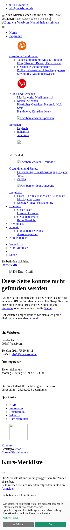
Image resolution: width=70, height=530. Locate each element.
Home (13, 32)
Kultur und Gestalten (22, 94)
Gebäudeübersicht (28, 216)
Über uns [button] (15, 206)
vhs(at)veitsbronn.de (24, 354)
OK (50, 524)
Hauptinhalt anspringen (44, 22)
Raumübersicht (26, 220)
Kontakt (34, 318)
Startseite (7, 265)
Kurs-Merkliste (18, 247)
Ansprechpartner (27, 234)
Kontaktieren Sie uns (30, 230)
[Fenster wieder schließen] (3, 472)
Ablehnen (18, 524)
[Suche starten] (3, 16)
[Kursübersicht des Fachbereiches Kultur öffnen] (22, 87)
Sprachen (15, 124)
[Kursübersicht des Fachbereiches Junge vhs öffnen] (35, 185)
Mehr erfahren (10, 517)
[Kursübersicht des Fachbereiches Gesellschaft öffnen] (22, 49)
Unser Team (24, 209)
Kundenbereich (18, 237)
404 (15, 265)
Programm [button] (15, 36)
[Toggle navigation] (3, 27)
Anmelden (8, 488)
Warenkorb (16, 244)
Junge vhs (15, 192)
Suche (13, 254)
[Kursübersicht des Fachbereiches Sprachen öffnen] (35, 118)
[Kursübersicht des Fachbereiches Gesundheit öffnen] (36, 162)
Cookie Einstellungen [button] (15, 452)
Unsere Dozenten (27, 213)
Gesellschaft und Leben (23, 56)
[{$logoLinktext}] (16, 22)
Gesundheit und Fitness (23, 168)
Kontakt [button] (14, 227)
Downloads (16, 223)
